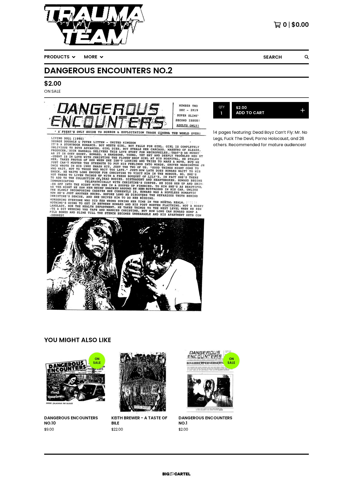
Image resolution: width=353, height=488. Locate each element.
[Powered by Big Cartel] (176, 474)
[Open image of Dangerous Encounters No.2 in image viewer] (126, 208)
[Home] (94, 24)
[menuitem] (60, 57)
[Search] (307, 57)
